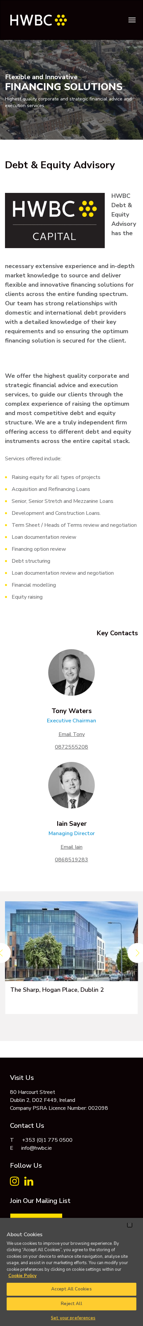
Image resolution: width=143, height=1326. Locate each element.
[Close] (130, 1225)
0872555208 (71, 747)
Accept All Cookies (71, 1289)
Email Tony (72, 734)
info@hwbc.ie (36, 1148)
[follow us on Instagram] (14, 1183)
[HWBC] (36, 17)
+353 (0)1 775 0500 (47, 1140)
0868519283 (71, 859)
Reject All (71, 1304)
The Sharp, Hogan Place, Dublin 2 (57, 990)
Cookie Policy (22, 1276)
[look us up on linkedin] (28, 1183)
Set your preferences (73, 1318)
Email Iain (71, 847)
